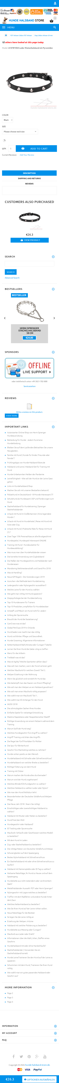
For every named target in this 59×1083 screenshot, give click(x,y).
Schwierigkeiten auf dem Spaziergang (23, 852)
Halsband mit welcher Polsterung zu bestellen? (27, 925)
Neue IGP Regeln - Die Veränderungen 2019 (26, 576)
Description (29, 173)
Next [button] (54, 318)
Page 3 (10, 997)
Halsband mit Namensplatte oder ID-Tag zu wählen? (29, 869)
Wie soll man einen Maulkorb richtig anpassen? (27, 691)
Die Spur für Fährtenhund (18, 745)
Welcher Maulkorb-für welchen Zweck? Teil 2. (26, 670)
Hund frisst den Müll (15, 820)
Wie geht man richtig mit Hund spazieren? (24, 593)
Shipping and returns (29, 178)
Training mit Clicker (15, 771)
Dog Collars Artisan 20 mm (44, 35)
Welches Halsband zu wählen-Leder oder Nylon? (27, 788)
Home (6, 35)
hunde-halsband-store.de (37, 1064)
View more (11, 415)
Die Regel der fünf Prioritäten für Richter (24, 741)
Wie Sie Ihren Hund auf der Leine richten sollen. (27, 908)
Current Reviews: (9, 154)
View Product (32, 240)
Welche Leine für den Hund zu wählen (23, 589)
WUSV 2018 (12, 704)
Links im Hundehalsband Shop (20, 486)
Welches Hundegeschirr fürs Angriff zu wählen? (27, 732)
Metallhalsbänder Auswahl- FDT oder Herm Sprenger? (30, 888)
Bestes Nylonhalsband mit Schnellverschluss (26, 857)
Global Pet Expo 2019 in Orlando (21, 627)
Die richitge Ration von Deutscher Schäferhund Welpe (30, 848)
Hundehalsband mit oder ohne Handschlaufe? (26, 945)
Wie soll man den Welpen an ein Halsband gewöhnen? (30, 687)
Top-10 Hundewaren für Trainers (21, 602)
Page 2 (10, 993)
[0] (52, 22)
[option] (29, 81)
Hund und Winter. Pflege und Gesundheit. (24, 636)
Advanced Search (12, 277)
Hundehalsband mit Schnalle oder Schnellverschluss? (29, 758)
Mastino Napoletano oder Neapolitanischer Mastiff (28, 716)
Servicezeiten (30, 386)
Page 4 (10, 1001)
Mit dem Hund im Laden (17, 840)
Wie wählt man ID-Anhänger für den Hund (25, 699)
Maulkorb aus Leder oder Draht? (20, 934)
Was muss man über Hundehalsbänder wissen (26, 552)
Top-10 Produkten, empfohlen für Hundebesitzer (28, 606)
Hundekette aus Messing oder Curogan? (24, 929)
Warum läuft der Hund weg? (19, 728)
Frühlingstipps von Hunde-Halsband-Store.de (26, 462)
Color (5, 115)
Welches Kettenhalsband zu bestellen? (23, 904)
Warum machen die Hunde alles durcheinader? (27, 775)
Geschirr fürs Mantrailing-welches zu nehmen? (26, 749)
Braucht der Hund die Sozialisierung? (22, 619)
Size (4, 126)
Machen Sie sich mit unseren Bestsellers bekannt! (28, 490)
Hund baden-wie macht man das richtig (23, 632)
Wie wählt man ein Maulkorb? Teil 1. (22, 695)
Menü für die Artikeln (16, 653)
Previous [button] (5, 318)
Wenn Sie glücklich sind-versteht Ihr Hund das (26, 678)
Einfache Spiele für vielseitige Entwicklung (25, 712)
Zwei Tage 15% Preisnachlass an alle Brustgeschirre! (29, 536)
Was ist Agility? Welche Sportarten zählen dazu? (27, 661)
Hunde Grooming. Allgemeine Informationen (26, 640)
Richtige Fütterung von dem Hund (21, 766)
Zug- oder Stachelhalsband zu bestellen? (24, 844)
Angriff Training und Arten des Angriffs (23, 737)
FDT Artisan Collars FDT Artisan (21, 35)
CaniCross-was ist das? (16, 623)
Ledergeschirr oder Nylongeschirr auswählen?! (26, 585)
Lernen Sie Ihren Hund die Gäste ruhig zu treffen (27, 649)
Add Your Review (27, 154)
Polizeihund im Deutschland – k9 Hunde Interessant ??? (30, 494)
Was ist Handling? (14, 572)
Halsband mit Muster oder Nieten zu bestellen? (27, 815)
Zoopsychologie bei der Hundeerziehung (24, 598)
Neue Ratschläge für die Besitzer (21, 912)
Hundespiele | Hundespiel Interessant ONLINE (26, 540)
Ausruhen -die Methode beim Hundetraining (26, 581)
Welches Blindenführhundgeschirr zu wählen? (26, 783)
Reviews (29, 183)
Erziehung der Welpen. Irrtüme (20, 921)
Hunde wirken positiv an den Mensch (22, 754)
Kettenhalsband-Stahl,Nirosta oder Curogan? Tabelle (29, 644)
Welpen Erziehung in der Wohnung (22, 674)
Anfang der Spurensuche (17, 615)
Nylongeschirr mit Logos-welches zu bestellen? (27, 892)
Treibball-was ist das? (16, 657)
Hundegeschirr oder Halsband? (20, 824)
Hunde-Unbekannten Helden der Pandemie (25, 474)
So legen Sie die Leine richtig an (20, 917)
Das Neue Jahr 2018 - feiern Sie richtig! (23, 804)
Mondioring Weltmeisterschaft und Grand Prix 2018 (29, 568)
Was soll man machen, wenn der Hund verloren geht (29, 665)
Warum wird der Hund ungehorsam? (22, 779)
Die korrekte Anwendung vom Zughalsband (25, 556)
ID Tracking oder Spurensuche (19, 828)
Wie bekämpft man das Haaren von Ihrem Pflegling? (29, 682)
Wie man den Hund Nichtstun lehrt (21, 792)
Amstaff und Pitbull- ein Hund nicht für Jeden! (26, 610)
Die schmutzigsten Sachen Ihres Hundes (24, 708)
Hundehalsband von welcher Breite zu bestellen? (28, 762)
